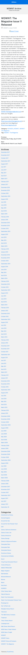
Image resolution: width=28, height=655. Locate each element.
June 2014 (3, 269)
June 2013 (3, 299)
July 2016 (3, 202)
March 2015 (4, 246)
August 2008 (4, 463)
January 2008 (4, 483)
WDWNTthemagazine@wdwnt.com (11, 111)
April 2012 (4, 334)
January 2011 (4, 378)
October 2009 (5, 422)
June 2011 (3, 363)
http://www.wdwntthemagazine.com (11, 121)
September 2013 (5, 290)
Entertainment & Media (7, 556)
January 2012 (4, 342)
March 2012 (4, 337)
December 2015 (5, 222)
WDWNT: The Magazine (11, 132)
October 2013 (4, 287)
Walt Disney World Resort (8, 626)
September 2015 (5, 231)
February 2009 (5, 445)
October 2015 (5, 228)
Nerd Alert (4, 585)
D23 (2, 526)
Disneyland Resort (6, 550)
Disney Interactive (6, 535)
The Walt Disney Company (8, 614)
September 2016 (5, 196)
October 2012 (4, 316)
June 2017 (3, 169)
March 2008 (4, 477)
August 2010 (4, 392)
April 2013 (4, 301)
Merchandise (4, 573)
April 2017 (4, 175)
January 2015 (4, 252)
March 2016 (4, 213)
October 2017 (4, 158)
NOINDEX (10, 128)
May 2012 (3, 331)
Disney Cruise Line (6, 532)
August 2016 (4, 199)
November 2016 (5, 190)
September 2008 (5, 460)
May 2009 (4, 436)
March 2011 (4, 372)
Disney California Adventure (8, 529)
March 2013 (4, 304)
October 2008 (5, 457)
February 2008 (5, 480)
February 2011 (5, 375)
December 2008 (5, 451)
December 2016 (5, 187)
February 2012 (5, 340)
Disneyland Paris (5, 544)
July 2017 (3, 167)
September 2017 (5, 161)
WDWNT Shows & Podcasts (8, 641)
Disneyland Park (5, 547)
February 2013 (5, 307)
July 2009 (3, 430)
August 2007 (4, 498)
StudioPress (10, 651)
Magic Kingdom (5, 570)
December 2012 (5, 313)
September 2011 (5, 354)
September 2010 (5, 389)
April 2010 (4, 404)
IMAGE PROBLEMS (6, 567)
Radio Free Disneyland (7, 597)
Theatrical (4, 617)
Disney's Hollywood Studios (8, 541)
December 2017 (5, 152)
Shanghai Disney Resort (7, 608)
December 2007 (5, 486)
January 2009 (4, 448)
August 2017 (4, 164)
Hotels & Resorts (5, 565)
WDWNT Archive (14, 8)
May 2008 (4, 472)
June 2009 (4, 433)
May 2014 (3, 272)
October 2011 (4, 351)
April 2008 (4, 475)
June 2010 (3, 398)
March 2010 (4, 407)
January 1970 (4, 504)
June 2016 (3, 205)
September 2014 (5, 263)
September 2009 (5, 425)
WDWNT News (5, 638)
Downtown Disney (6, 553)
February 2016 (5, 216)
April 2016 (4, 211)
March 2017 (4, 178)
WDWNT (5, 28)
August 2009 (4, 428)
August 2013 (4, 293)
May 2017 (3, 172)
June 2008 (4, 469)
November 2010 (5, 384)
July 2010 (3, 395)
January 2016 (4, 219)
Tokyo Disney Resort (7, 620)
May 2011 (3, 366)
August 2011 (4, 357)
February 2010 (5, 410)
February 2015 (5, 249)
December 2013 (5, 284)
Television (4, 611)
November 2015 (5, 225)
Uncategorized (5, 623)
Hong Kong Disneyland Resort (9, 562)
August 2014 (4, 266)
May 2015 (3, 240)
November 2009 (5, 419)
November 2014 (5, 257)
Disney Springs (5, 538)
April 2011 (3, 369)
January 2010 (4, 413)
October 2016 (4, 193)
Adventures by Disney (7, 515)
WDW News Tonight (6, 632)
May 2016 (3, 208)
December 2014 (5, 255)
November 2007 (5, 489)
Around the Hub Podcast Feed (9, 523)
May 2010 (3, 401)
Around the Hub (5, 520)
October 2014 (4, 260)
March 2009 (4, 442)
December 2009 (5, 416)
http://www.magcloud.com (8, 125)
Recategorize (4, 603)
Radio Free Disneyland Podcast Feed (11, 600)
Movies (3, 579)
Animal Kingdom (5, 518)
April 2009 (4, 439)
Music (2, 582)
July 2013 (3, 296)
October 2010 (4, 387)
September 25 (5, 507)
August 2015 (4, 234)
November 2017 (5, 155)
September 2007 (5, 495)
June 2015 (4, 237)
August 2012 (4, 322)
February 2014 (5, 281)
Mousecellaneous (6, 576)
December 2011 (5, 345)
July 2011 (3, 360)
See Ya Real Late (5, 606)
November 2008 (5, 454)
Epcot (2, 559)
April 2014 (4, 275)
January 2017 (4, 184)
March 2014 (4, 278)
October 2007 (5, 492)
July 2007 (3, 501)
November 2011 (5, 348)
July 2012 (3, 325)
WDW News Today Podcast (8, 629)
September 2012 (5, 319)
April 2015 (4, 243)
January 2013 (4, 310)
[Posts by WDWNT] (2, 28)
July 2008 (3, 466)
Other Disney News (6, 591)
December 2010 (5, 381)
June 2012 (3, 328)
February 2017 (5, 181)
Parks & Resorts (5, 594)
